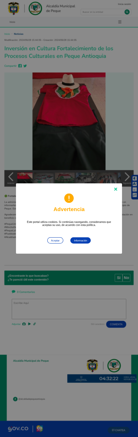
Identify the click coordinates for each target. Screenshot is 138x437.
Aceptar (55, 240)
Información (80, 240)
